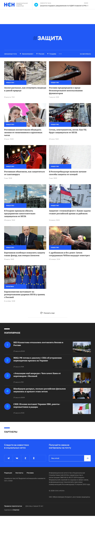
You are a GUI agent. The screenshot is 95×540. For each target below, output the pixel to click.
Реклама (30, 473)
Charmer (16, 510)
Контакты (19, 473)
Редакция (8, 473)
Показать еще (49, 313)
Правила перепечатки (13, 506)
